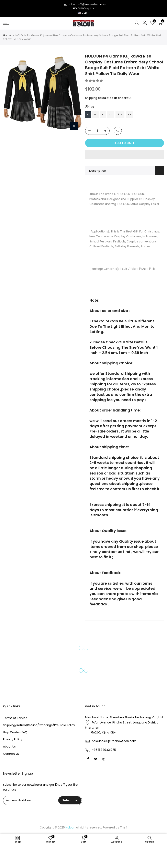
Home (7, 35)
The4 (123, 827)
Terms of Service (15, 718)
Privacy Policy (12, 739)
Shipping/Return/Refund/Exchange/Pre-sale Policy (39, 725)
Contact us (11, 754)
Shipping (91, 98)
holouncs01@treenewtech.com (87, 4)
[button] (94, 81)
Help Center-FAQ (15, 732)
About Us (9, 746)
